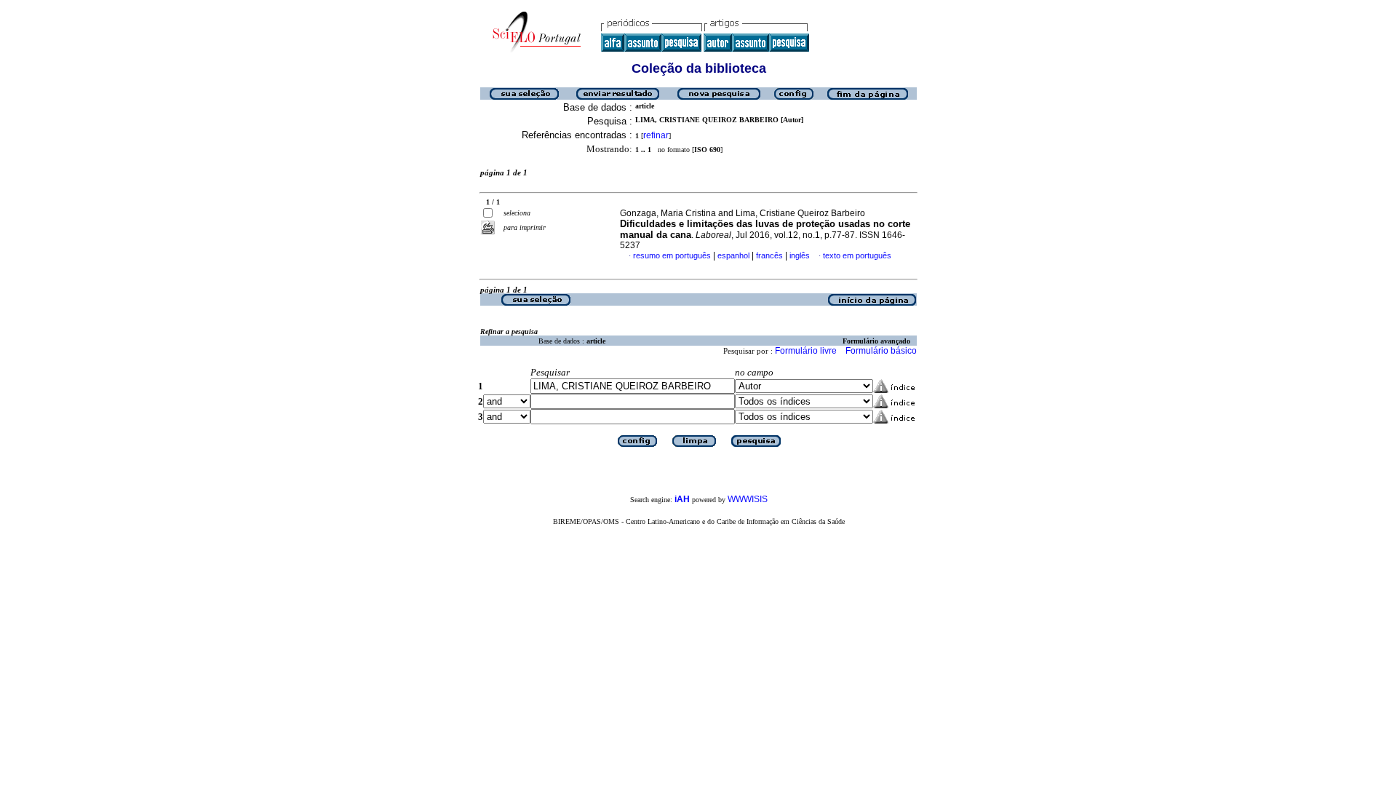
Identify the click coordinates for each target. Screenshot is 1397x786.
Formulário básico (881, 351)
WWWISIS (748, 499)
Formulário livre (806, 351)
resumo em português (672, 255)
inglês (799, 255)
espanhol (733, 255)
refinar (656, 135)
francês (769, 255)
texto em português (857, 255)
